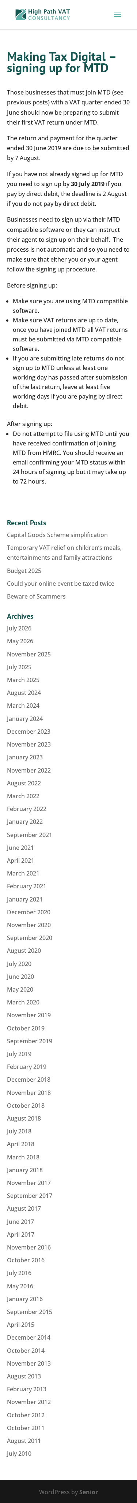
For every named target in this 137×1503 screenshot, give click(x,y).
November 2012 (29, 1402)
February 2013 (26, 1389)
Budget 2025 (24, 571)
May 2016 (20, 1286)
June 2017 (20, 1222)
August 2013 (24, 1376)
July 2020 (19, 964)
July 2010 (19, 1454)
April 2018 (20, 1144)
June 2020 (20, 977)
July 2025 (19, 667)
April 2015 (20, 1325)
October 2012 (26, 1415)
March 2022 (23, 796)
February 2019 (26, 1067)
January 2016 (25, 1299)
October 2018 (26, 1106)
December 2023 (28, 732)
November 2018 (29, 1093)
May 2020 (20, 989)
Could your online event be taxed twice (60, 584)
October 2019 (26, 1028)
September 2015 (29, 1312)
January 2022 (25, 822)
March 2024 (23, 705)
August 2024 (24, 693)
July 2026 (19, 628)
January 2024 (25, 719)
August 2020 (24, 951)
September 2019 (29, 1041)
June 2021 (20, 848)
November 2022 (29, 770)
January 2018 (25, 1170)
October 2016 (26, 1260)
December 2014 (28, 1337)
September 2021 (29, 835)
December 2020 (28, 912)
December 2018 (28, 1080)
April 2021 (20, 860)
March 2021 (23, 873)
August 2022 (24, 783)
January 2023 (25, 757)
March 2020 (23, 1002)
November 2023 (29, 744)
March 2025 (23, 680)
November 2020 (29, 925)
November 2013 (29, 1363)
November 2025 (29, 654)
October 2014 (26, 1351)
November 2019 (29, 1015)
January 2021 (25, 899)
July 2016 (19, 1273)
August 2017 (24, 1208)
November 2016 (29, 1247)
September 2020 (29, 938)
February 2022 (26, 809)
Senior (88, 1492)
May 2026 (20, 641)
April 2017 (20, 1234)
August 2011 (24, 1441)
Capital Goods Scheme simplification (57, 535)
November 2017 (29, 1183)
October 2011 (26, 1428)
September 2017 (29, 1196)
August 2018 (24, 1118)
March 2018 (23, 1157)
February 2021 (26, 886)
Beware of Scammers (36, 596)
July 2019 (19, 1054)
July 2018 (19, 1131)
